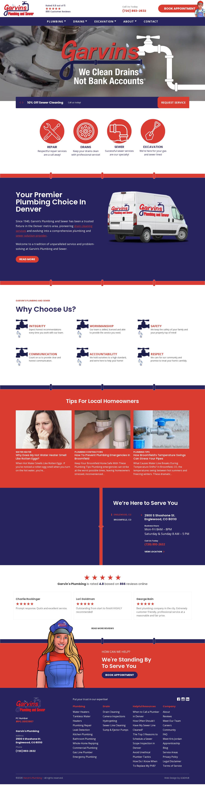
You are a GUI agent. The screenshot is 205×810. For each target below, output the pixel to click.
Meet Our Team (172, 720)
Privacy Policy (170, 756)
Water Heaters (81, 711)
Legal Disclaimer (172, 761)
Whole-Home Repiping (85, 743)
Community (169, 729)
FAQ (165, 734)
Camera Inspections (114, 716)
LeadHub (185, 777)
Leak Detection (81, 729)
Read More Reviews (102, 628)
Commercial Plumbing (85, 747)
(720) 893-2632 (155, 544)
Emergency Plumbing (85, 756)
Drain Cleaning (111, 711)
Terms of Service (172, 765)
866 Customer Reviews (58, 11)
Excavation (103, 21)
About (128, 21)
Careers (167, 725)
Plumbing (55, 21)
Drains (78, 21)
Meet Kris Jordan (172, 738)
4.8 (101, 584)
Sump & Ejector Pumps (115, 729)
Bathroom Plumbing (84, 738)
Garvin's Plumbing (32, 777)
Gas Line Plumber (83, 752)
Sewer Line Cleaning (114, 725)
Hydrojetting (110, 720)
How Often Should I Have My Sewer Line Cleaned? (144, 725)
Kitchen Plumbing (83, 734)
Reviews (167, 716)
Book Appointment (119, 675)
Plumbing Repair (82, 725)
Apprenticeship (171, 743)
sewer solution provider (31, 235)
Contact (151, 21)
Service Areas (170, 752)
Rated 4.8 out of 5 (55, 5)
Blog (165, 747)
